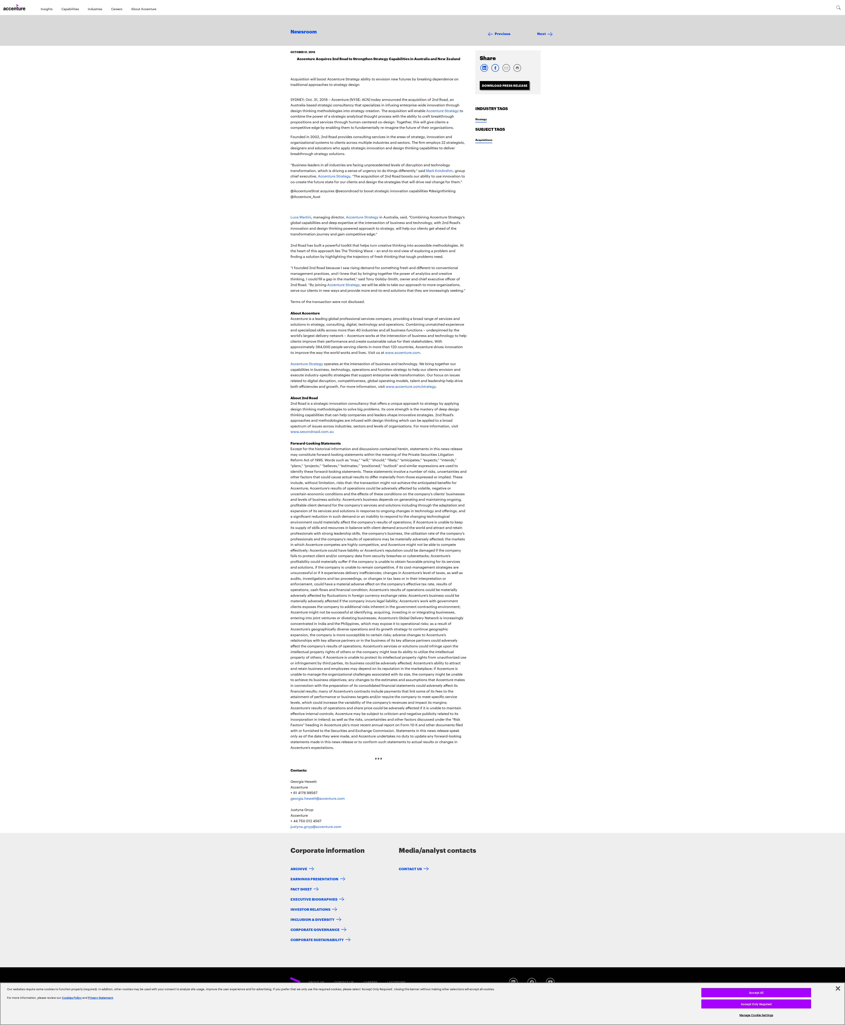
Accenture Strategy (442, 110)
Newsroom (303, 32)
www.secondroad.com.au (312, 431)
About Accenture (143, 9)
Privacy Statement (100, 997)
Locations (396, 982)
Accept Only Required (756, 1004)
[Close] (838, 988)
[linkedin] (484, 70)
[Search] (838, 7)
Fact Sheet (301, 888)
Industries (95, 9)
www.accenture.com (402, 352)
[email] (506, 70)
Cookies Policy (72, 997)
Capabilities (70, 9)
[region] (422, 1004)
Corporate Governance (315, 929)
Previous (502, 33)
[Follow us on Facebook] (531, 982)
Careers (116, 9)
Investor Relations (310, 909)
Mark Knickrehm (439, 170)
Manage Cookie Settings (756, 1015)
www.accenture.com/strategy (411, 386)
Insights (47, 9)
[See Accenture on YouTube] (550, 982)
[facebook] (495, 70)
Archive (298, 868)
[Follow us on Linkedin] (513, 982)
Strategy (481, 119)
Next (541, 33)
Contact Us (410, 868)
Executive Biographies (313, 898)
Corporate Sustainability (317, 939)
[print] (517, 70)
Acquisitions (483, 140)
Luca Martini (300, 217)
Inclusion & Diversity (312, 919)
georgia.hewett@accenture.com (317, 798)
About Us (316, 982)
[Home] (14, 7)
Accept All (756, 992)
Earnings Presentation (314, 878)
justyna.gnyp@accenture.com (315, 826)
